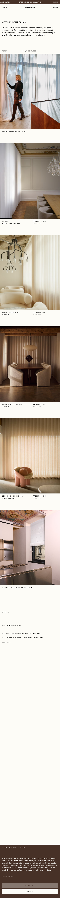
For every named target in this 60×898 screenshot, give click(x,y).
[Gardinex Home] (30, 7)
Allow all (30, 892)
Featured (32, 51)
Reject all (30, 886)
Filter (4, 51)
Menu (4, 7)
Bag (55, 7)
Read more (7, 612)
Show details (8, 876)
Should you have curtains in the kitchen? (25, 638)
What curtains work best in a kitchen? (23, 634)
